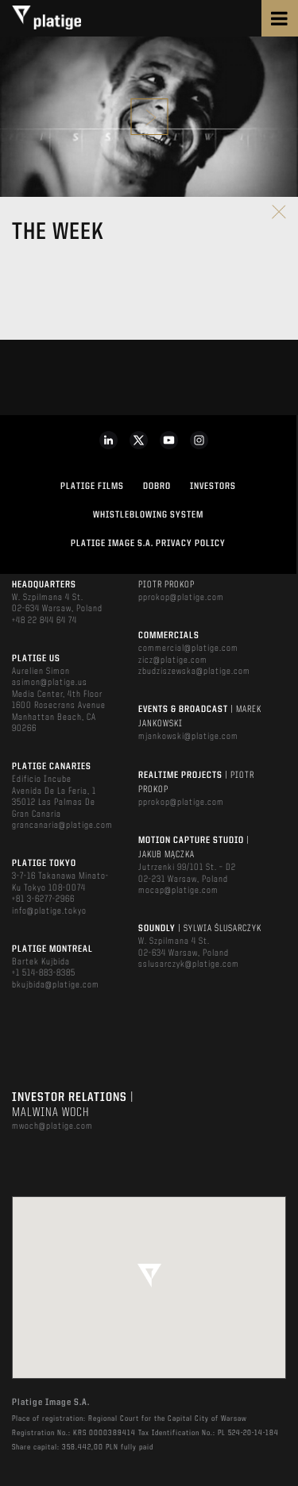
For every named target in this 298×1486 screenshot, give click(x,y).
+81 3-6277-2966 (43, 899)
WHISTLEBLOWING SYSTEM (148, 515)
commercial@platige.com (188, 648)
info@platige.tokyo (49, 911)
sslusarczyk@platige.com (188, 964)
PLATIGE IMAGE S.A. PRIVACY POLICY (148, 544)
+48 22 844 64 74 (44, 621)
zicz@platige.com (172, 660)
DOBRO (157, 486)
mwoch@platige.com (52, 1126)
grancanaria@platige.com (62, 825)
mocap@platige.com (178, 890)
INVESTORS (213, 486)
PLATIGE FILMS (92, 486)
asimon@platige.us (49, 682)
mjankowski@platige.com (188, 736)
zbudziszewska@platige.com (194, 671)
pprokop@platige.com (181, 597)
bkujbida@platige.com (55, 985)
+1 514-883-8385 (43, 973)
